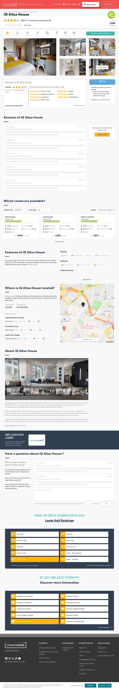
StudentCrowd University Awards (48, 653)
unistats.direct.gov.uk (106, 656)
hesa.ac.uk (102, 652)
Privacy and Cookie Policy (86, 665)
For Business (108, 4)
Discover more (32, 264)
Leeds (5, 12)
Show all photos (102, 67)
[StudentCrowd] (10, 4)
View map (27, 25)
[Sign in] (79, 4)
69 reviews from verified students (39, 20)
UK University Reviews (47, 648)
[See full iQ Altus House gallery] (73, 47)
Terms (81, 656)
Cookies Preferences (87, 670)
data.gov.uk (102, 648)
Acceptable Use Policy (87, 660)
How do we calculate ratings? (14, 105)
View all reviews (79, 105)
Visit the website (10, 425)
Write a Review (91, 4)
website (98, 100)
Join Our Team (84, 652)
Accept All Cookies (104, 685)
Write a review (102, 134)
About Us (82, 648)
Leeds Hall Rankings (59, 520)
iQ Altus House (9, 296)
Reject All (90, 685)
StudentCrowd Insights (67, 649)
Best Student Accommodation (17, 12)
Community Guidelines (48, 662)
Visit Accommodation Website (100, 33)
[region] (59, 685)
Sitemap (82, 674)
